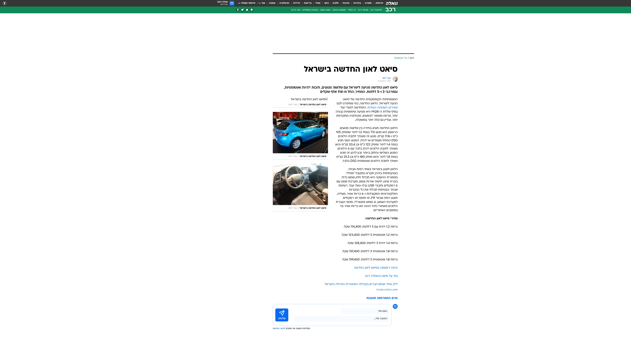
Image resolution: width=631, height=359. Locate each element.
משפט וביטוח (339, 10)
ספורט (368, 3)
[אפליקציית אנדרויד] (252, 10)
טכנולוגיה (284, 3)
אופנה (272, 3)
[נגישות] (4, 3)
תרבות (346, 3)
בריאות (308, 3)
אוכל (318, 3)
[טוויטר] (242, 10)
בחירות (357, 3)
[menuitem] (377, 3)
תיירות (296, 3)
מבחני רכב (363, 10)
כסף (326, 3)
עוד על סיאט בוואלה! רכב (381, 276)
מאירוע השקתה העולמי (382, 107)
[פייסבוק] (238, 10)
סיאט (395, 290)
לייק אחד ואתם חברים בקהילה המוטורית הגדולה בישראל (361, 284)
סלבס (336, 3)
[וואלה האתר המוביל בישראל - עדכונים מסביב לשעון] (392, 3)
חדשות (379, 3)
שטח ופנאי (325, 10)
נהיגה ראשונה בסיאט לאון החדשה (376, 267)
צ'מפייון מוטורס (384, 290)
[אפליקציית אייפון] (247, 10)
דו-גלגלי (352, 10)
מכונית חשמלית (310, 10)
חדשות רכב (376, 10)
